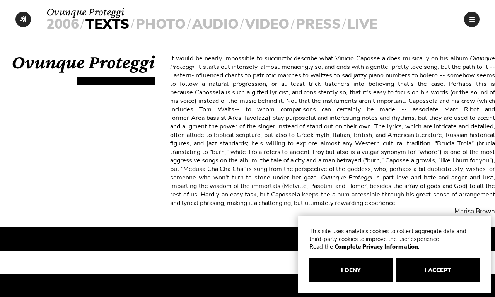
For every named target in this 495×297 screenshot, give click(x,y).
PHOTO (161, 24)
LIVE (362, 24)
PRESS (318, 24)
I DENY (351, 270)
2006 (62, 24)
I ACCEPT (438, 270)
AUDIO (215, 24)
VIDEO (267, 24)
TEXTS (107, 24)
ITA (430, 23)
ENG (449, 23)
